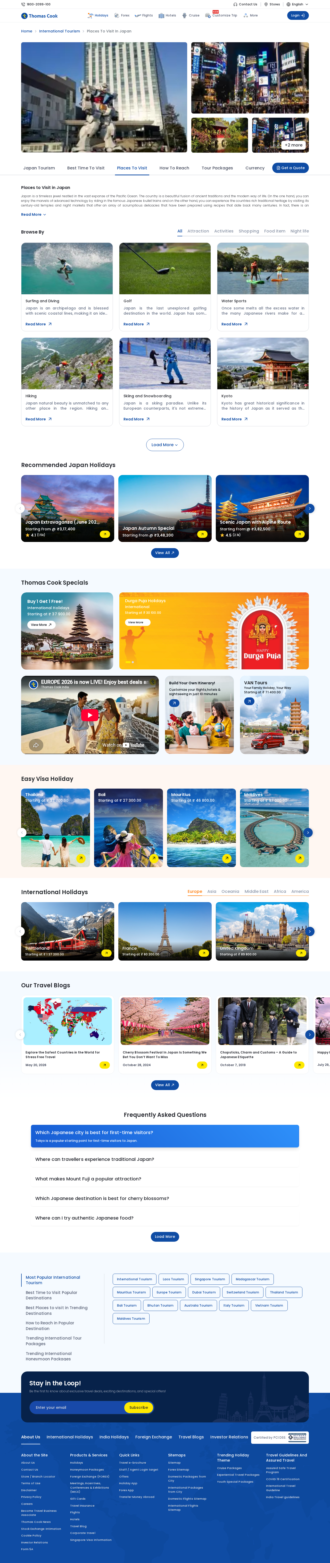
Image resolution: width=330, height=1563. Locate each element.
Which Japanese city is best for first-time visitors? (94, 1132)
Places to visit (132, 168)
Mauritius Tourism (131, 1292)
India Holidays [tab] (114, 1437)
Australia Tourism (198, 1305)
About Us (28, 1463)
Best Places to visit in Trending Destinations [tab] (57, 1310)
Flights (147, 15)
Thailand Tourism (284, 1292)
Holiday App (128, 1483)
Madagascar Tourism (253, 1279)
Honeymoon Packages (87, 1469)
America (300, 891)
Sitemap (174, 1463)
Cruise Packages (229, 1468)
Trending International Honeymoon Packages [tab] (49, 1356)
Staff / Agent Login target (138, 1469)
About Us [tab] (30, 1437)
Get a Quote (293, 167)
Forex (125, 15)
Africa (280, 891)
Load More (163, 445)
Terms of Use (30, 1483)
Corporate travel (82, 1533)
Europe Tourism (169, 1292)
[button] (127, 662)
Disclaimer (29, 1490)
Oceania (230, 891)
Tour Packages (217, 168)
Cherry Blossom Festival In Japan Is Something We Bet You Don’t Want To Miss (165, 1054)
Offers (124, 1476)
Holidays (76, 1463)
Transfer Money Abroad (136, 1497)
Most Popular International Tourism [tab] (53, 1280)
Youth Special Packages (235, 1482)
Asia (211, 891)
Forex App (126, 1490)
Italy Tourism (234, 1305)
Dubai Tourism (204, 1292)
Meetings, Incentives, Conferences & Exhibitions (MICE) (89, 1487)
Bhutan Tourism (160, 1305)
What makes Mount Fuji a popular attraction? (88, 1179)
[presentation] (20, 508)
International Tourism (134, 1279)
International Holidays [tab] (70, 1437)
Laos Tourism (173, 1279)
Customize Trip (224, 15)
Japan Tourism (39, 168)
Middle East (257, 891)
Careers (27, 1504)
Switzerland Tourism (243, 1292)
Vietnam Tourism (269, 1305)
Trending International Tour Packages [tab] (54, 1340)
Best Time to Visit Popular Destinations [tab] (51, 1295)
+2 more (293, 145)
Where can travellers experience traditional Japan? (94, 1159)
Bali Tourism (127, 1305)
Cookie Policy (31, 1535)
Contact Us (248, 4)
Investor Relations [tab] (229, 1437)
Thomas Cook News (36, 1522)
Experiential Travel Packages (238, 1475)
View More (39, 625)
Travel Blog (78, 1526)
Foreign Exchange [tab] (153, 1437)
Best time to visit (85, 168)
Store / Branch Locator (38, 1476)
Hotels (171, 15)
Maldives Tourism (131, 1318)
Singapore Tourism (210, 1279)
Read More (36, 324)
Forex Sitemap (178, 1469)
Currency (255, 168)
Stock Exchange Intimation (41, 1529)
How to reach (174, 168)
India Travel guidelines (283, 1497)
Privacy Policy (31, 1497)
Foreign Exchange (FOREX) (89, 1476)
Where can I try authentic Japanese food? (84, 1218)
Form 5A (27, 1549)
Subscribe (138, 1407)
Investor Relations (34, 1542)
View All (162, 552)
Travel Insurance (82, 1506)
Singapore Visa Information (91, 1540)
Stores (275, 4)
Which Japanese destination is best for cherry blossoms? (102, 1198)
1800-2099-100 (39, 4)
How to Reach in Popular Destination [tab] (50, 1325)
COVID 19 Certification (283, 1479)
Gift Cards (78, 1499)
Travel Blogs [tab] (191, 1437)
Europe (195, 891)
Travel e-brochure (132, 1463)
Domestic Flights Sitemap (187, 1499)
